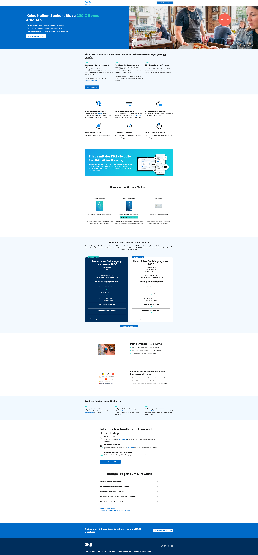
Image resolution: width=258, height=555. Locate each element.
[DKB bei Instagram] (165, 545)
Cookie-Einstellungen (124, 551)
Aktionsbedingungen (91, 80)
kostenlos (100, 113)
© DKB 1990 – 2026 (90, 551)
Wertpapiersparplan (156, 411)
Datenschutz (102, 551)
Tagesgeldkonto (89, 412)
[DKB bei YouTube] (162, 546)
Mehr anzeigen (94, 319)
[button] (129, 481)
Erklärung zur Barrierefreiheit (142, 551)
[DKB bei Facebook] (168, 545)
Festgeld (124, 411)
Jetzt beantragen (91, 87)
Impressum (112, 551)
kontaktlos (138, 115)
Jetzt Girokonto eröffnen (165, 3)
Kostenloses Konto (33, 31)
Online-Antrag (123, 439)
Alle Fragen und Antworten (107, 508)
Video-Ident (130, 447)
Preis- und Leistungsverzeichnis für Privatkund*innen (115, 510)
